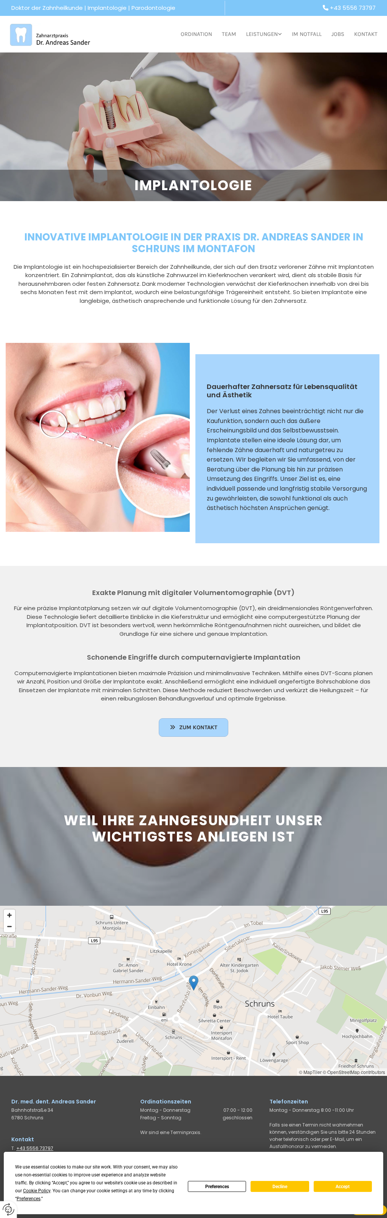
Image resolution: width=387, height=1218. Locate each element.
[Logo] (51, 34)
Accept (343, 1186)
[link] (259, 34)
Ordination (196, 34)
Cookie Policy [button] (36, 1190)
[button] (193, 727)
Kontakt (366, 34)
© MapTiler (310, 1072)
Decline (279, 1186)
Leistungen (262, 34)
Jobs (337, 34)
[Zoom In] (9, 915)
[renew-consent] (8, 1209)
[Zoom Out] (9, 926)
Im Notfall (307, 34)
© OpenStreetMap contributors (354, 1072)
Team (229, 34)
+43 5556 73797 (353, 8)
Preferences (217, 1186)
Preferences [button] (28, 1198)
